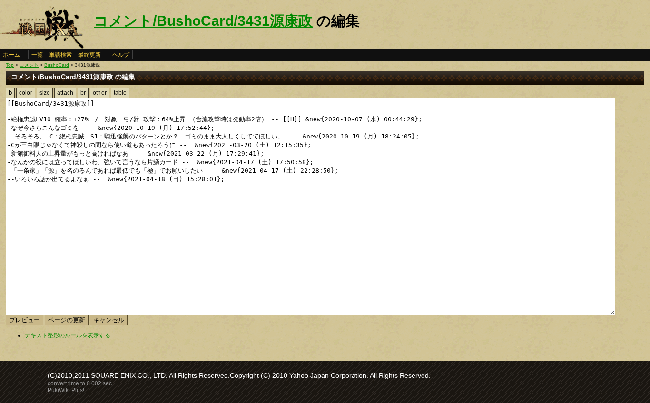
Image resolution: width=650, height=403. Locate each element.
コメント (29, 65)
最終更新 (89, 54)
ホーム (11, 54)
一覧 (37, 54)
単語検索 (60, 54)
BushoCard (56, 65)
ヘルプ (120, 54)
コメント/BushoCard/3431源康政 (203, 21)
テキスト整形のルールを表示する (67, 335)
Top (10, 65)
